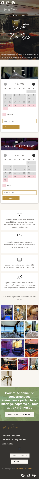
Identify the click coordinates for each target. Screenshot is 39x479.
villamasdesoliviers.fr (24, 469)
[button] (19, 448)
